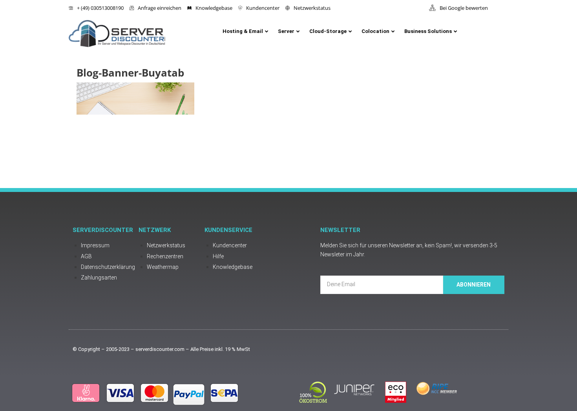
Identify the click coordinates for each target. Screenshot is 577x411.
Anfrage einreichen (159, 7)
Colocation (375, 31)
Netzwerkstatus (312, 7)
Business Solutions (428, 31)
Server (286, 31)
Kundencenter (262, 7)
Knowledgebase (213, 7)
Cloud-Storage (328, 31)
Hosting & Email (243, 31)
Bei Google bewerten (464, 7)
